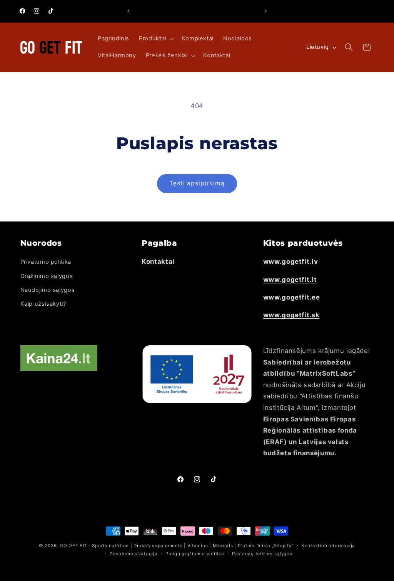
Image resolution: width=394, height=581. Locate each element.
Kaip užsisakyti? (43, 303)
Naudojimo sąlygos (47, 289)
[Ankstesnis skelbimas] (128, 11)
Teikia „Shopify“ (275, 545)
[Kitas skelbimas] (265, 11)
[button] (155, 38)
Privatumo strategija (134, 553)
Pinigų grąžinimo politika (194, 553)
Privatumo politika (45, 261)
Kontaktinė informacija (328, 545)
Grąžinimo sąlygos (46, 276)
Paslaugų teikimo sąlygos (262, 553)
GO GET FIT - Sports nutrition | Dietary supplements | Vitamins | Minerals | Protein (157, 545)
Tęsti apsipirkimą (197, 183)
